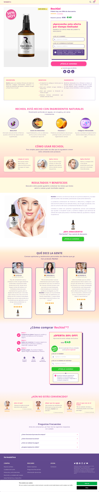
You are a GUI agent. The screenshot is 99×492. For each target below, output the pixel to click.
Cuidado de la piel (9, 469)
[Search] (90, 2)
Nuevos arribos (8, 466)
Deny (87, 487)
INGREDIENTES (69, 80)
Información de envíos (34, 472)
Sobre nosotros (32, 466)
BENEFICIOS (42, 80)
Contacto (53, 466)
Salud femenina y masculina (12, 478)
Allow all (87, 483)
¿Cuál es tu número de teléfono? (63, 43)
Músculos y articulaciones (12, 472)
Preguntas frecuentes (34, 469)
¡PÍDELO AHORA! (68, 64)
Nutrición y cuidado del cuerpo (13, 475)
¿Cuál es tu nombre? (59, 36)
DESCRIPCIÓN (10, 80)
